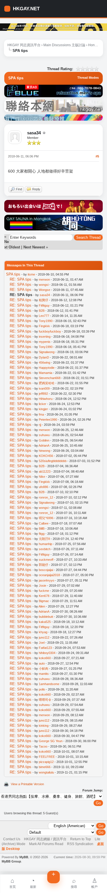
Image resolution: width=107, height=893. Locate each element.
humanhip (45, 544)
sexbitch (45, 549)
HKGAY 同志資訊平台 (24, 45)
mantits (44, 673)
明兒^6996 (46, 518)
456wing (44, 362)
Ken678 (44, 596)
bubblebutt (46, 616)
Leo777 (44, 315)
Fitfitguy (44, 305)
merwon (44, 279)
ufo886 (43, 487)
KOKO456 (46, 455)
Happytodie (46, 367)
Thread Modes (88, 77)
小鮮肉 (43, 668)
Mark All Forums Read (46, 844)
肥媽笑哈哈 (46, 383)
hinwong (44, 450)
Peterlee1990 (48, 419)
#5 (97, 156)
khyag (43, 632)
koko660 (45, 658)
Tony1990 (46, 321)
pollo (42, 689)
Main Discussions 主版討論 (64, 45)
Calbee (44, 523)
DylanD (44, 357)
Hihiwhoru (46, 398)
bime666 (45, 767)
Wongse (44, 289)
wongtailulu (46, 772)
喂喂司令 (45, 699)
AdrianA (44, 445)
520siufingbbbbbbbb (52, 461)
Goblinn (44, 440)
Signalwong (46, 352)
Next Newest (34, 247)
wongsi (44, 284)
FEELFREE (47, 756)
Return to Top (80, 839)
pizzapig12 (46, 762)
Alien (42, 606)
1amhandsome (49, 684)
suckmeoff (46, 559)
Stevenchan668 (49, 378)
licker (42, 404)
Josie (42, 585)
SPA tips (13, 274)
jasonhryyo (46, 580)
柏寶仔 (43, 300)
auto (42, 663)
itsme (31, 274)
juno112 (44, 637)
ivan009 (44, 388)
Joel (42, 642)
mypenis (45, 341)
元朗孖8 (44, 538)
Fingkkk (44, 326)
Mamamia (45, 372)
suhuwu (44, 435)
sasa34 (34, 132)
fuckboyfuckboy (50, 331)
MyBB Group (11, 861)
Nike (42, 476)
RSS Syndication (80, 844)
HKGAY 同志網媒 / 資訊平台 (45, 839)
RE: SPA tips (20, 279)
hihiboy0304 (47, 653)
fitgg (42, 533)
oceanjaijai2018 (49, 575)
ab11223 (45, 471)
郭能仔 (43, 564)
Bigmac (44, 601)
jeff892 (43, 393)
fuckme (44, 590)
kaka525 (45, 621)
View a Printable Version (27, 784)
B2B (42, 310)
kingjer (43, 409)
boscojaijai (46, 570)
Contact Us (11, 839)
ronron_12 (46, 497)
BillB (42, 528)
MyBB (23, 857)
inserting (45, 336)
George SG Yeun (50, 741)
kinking (44, 725)
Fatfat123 (45, 647)
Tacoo (43, 746)
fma (41, 414)
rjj (40, 424)
